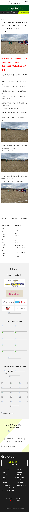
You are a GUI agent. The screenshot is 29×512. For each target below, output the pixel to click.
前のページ (4, 218)
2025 (4, 231)
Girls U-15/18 (19, 245)
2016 (4, 256)
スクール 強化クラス (8, 490)
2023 (4, 237)
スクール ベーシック (8, 488)
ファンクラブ (20, 480)
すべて (17, 228)
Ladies (17, 243)
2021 (4, 242)
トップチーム (19, 230)
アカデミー (21, 498)
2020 (4, 245)
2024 (4, 234)
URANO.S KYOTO (16, 501)
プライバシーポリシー (22, 485)
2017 (4, 253)
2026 (4, 229)
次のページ (24, 218)
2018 (4, 250)
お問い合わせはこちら (14, 463)
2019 (4, 248)
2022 (4, 239)
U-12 (16, 240)
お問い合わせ (20, 482)
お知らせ (17, 257)
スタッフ (19, 475)
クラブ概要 (19, 472)
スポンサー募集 (20, 477)
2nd (16, 233)
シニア (17, 235)
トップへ (14, 218)
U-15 (16, 238)
